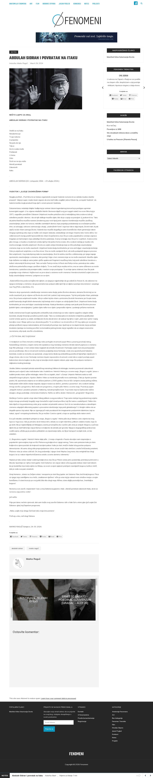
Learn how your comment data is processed (58, 698)
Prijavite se (49, 729)
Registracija (82, 721)
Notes (86, 4)
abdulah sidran (17, 548)
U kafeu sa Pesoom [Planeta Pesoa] (122, 139)
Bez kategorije (117, 718)
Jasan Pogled (64, 4)
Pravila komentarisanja (86, 718)
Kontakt (80, 712)
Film (37, 4)
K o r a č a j (111, 125)
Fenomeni (76, 754)
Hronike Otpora (49, 4)
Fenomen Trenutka (119, 721)
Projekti (96, 4)
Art (31, 4)
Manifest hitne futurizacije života (120, 57)
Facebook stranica (124, 170)
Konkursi (77, 4)
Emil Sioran (123, 76)
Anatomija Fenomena (17, 4)
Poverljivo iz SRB (114, 129)
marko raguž (34, 548)
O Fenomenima (83, 715)
